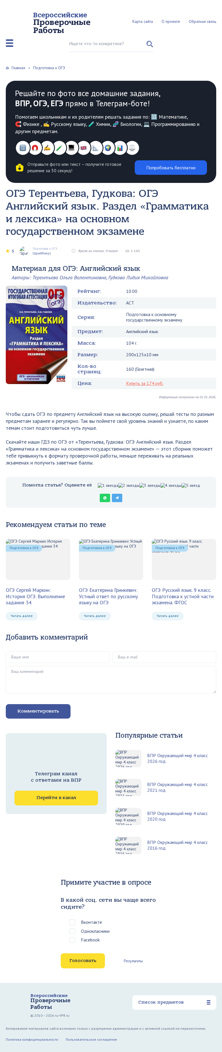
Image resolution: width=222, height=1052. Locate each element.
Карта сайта (142, 21)
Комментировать (38, 711)
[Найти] (150, 46)
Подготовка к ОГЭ (24, 548)
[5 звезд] (191, 485)
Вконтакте (91, 922)
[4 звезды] (171, 485)
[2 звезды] (128, 485)
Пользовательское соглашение (91, 1039)
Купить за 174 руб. (144, 383)
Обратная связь (202, 21)
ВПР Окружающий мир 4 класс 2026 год (177, 758)
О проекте (171, 21)
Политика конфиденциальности (32, 1039)
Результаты (133, 961)
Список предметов (161, 1002)
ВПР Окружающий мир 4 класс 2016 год (177, 845)
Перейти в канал (56, 797)
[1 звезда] (108, 485)
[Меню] (9, 43)
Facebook (90, 940)
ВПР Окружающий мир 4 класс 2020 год (177, 816)
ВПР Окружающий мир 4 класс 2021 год (177, 787)
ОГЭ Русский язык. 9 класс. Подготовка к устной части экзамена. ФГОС (183, 596)
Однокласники (95, 931)
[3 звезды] (149, 485)
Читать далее (22, 616)
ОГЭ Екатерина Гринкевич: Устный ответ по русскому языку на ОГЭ (108, 596)
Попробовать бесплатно (171, 167)
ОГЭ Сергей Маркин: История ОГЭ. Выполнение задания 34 (35, 596)
